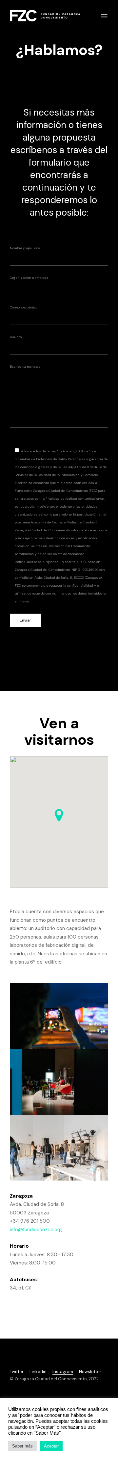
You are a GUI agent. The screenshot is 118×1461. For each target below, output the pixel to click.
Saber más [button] (22, 1446)
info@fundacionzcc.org (36, 1229)
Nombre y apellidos (25, 248)
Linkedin (38, 1371)
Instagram (62, 1371)
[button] (59, 815)
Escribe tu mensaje (25, 366)
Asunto (16, 337)
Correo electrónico (23, 307)
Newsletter (90, 1371)
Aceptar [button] (51, 1446)
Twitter (17, 1371)
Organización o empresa (29, 278)
